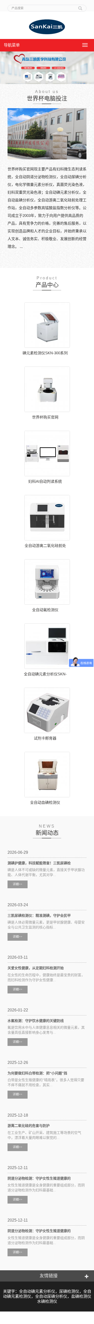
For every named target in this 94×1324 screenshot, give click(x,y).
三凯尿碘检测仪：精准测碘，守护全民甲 (39, 915)
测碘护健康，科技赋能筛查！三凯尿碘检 (39, 863)
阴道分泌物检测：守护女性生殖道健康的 (39, 1178)
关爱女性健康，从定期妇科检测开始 (36, 968)
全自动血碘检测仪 (45, 802)
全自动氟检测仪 (45, 610)
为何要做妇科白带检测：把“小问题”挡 (37, 1073)
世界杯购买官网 (45, 417)
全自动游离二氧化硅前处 (45, 545)
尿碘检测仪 (69, 1291)
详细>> (17, 884)
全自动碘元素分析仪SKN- (45, 674)
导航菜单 (12, 45)
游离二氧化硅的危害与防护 (29, 1126)
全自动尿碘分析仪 (51, 1296)
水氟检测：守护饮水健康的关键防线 (36, 1021)
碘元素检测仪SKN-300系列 (45, 353)
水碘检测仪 (47, 1301)
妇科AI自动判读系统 (45, 481)
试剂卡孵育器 (45, 738)
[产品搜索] (80, 6)
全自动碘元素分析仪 (37, 1291)
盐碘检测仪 (81, 1296)
